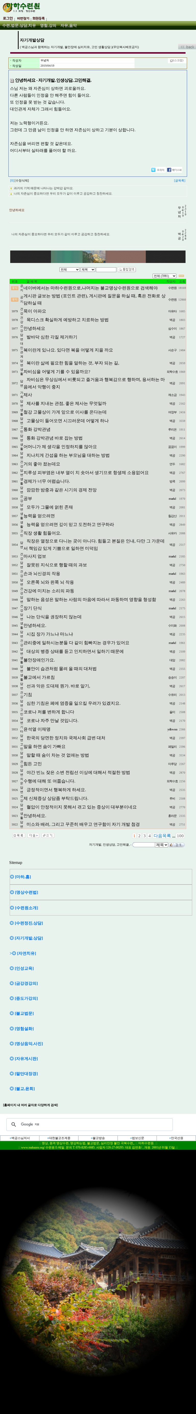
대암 (172, 660)
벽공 (172, 320)
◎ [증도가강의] (24, 998)
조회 (182, 281)
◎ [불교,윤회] (22, 1088)
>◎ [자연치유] (23, 953)
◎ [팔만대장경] (24, 1073)
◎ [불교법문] (22, 1013)
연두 (172, 464)
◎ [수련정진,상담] (26, 923)
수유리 (172, 695)
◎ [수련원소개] (24, 908)
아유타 (172, 311)
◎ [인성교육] (22, 968)
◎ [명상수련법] (24, 892)
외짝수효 (172, 372)
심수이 (172, 328)
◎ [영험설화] (22, 1028)
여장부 (172, 412)
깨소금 (172, 395)
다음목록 (162, 835)
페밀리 (172, 746)
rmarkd (172, 498)
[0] (12, 180)
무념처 (45, 60)
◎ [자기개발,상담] (26, 938)
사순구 (172, 350)
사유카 (172, 533)
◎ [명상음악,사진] (26, 1043)
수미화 (172, 625)
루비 (172, 798)
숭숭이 (172, 677)
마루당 (172, 764)
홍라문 (172, 816)
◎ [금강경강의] (24, 983)
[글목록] (179, 180)
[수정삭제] (22, 180)
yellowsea (172, 729)
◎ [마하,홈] (20, 877)
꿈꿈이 (172, 447)
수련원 (172, 288)
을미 (172, 712)
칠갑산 (172, 516)
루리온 (172, 429)
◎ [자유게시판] (24, 1058)
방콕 (172, 481)
